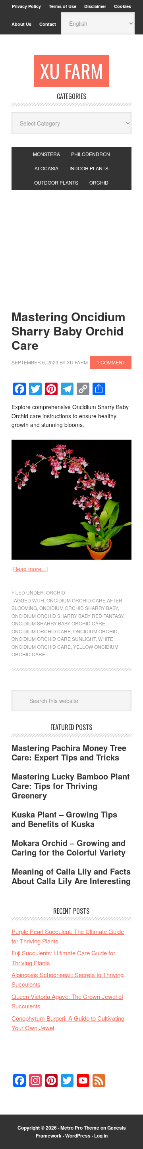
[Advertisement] (71, 243)
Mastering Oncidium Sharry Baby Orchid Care (69, 330)
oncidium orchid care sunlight (54, 638)
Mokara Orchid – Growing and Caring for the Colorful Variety (69, 847)
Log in (101, 1135)
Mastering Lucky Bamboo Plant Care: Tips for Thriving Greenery (71, 785)
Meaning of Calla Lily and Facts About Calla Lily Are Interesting (71, 875)
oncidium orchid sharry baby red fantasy (68, 615)
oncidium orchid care (41, 631)
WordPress (78, 1135)
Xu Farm (71, 71)
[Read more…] (30, 569)
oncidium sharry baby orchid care (58, 623)
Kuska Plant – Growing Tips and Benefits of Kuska (64, 818)
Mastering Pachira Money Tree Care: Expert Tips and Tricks (69, 752)
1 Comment (111, 362)
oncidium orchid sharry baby (78, 607)
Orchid (55, 592)
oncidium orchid (95, 631)
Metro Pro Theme (79, 1127)
